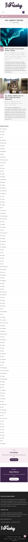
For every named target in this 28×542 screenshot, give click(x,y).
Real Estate (4, 373)
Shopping (4, 390)
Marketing (4, 328)
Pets (3, 365)
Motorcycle (4, 339)
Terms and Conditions (21, 538)
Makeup (3, 325)
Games (3, 244)
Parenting (4, 359)
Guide (3, 258)
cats (17, 103)
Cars (3, 165)
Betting (3, 148)
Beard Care (4, 143)
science (14, 105)
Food (3, 230)
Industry (3, 300)
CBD (3, 171)
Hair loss (3, 272)
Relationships (4, 379)
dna (10, 54)
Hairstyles (4, 275)
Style (3, 401)
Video (3, 438)
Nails (3, 350)
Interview (3, 306)
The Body (4, 412)
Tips (2, 415)
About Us (5, 538)
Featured (3, 227)
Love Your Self (5, 322)
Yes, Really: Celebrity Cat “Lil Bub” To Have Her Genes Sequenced (14, 97)
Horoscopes (4, 291)
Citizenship (4, 179)
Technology (4, 409)
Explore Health (14, 459)
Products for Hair (5, 370)
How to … (4, 297)
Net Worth (4, 353)
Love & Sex (4, 320)
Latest (15, 538)
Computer (4, 188)
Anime (3, 134)
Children (3, 176)
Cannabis (4, 162)
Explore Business (14, 479)
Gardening (4, 247)
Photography (4, 367)
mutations (11, 57)
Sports (3, 395)
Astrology (4, 140)
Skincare (3, 393)
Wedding (3, 443)
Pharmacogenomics (18, 57)
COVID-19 (4, 193)
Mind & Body (4, 334)
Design (3, 204)
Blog (3, 154)
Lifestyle (3, 317)
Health (18, 52)
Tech (3, 407)
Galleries (3, 238)
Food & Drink (4, 232)
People (3, 362)
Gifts (3, 249)
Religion (3, 381)
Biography (4, 151)
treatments (7, 59)
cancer (6, 54)
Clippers (3, 182)
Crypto (3, 199)
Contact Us (11, 538)
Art (2, 137)
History (3, 283)
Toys (3, 424)
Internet (3, 303)
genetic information (16, 54)
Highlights (4, 280)
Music (3, 348)
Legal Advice (4, 311)
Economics (4, 210)
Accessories (4, 129)
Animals (18, 101)
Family (3, 221)
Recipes (3, 376)
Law (2, 308)
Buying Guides (5, 159)
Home (3, 289)
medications (19, 56)
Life (2, 314)
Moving (3, 345)
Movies (3, 342)
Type (3, 429)
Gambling (4, 241)
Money (3, 336)
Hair (2, 263)
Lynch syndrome (12, 56)
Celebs (3, 173)
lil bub (10, 105)
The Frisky (8, 52)
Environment (4, 218)
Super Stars (4, 404)
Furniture (3, 235)
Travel (3, 426)
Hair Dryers (4, 269)
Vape (3, 432)
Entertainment (8, 103)
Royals (3, 384)
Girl (2, 252)
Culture (3, 202)
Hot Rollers (4, 294)
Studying (3, 398)
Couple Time (4, 190)
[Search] (23, 12)
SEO (3, 387)
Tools (3, 421)
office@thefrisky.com (8, 519)
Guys (3, 261)
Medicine (3, 331)
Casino (3, 168)
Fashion (3, 224)
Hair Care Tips (5, 266)
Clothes (3, 185)
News (3, 356)
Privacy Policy (14, 540)
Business (3, 157)
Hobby (3, 286)
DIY (2, 207)
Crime (3, 196)
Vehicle (3, 435)
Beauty (3, 145)
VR (2, 440)
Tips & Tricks (4, 418)
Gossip (3, 255)
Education (4, 213)
